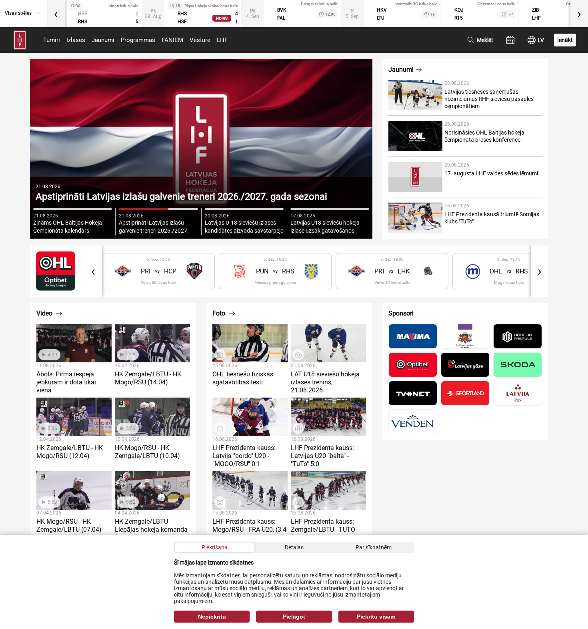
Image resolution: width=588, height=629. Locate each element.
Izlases (75, 40)
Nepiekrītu (212, 616)
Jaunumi (103, 40)
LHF (222, 40)
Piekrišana (215, 547)
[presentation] (56, 13)
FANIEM (172, 40)
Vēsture (200, 40)
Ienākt (565, 40)
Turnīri (51, 40)
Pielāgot (294, 616)
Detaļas (294, 547)
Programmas (138, 40)
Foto (219, 313)
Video (45, 313)
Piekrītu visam (376, 616)
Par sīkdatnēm (374, 547)
